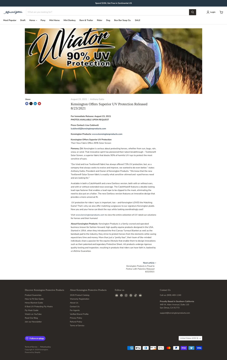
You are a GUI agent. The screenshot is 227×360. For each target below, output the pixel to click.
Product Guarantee (33, 295)
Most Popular (9, 20)
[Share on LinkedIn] (35, 103)
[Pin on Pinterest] (39, 103)
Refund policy (45, 347)
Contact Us (74, 306)
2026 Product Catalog (79, 295)
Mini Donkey (70, 20)
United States (189, 338)
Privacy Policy (76, 318)
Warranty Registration (79, 299)
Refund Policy (76, 321)
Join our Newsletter (33, 321)
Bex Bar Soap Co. (122, 20)
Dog (108, 20)
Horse (32, 20)
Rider (99, 20)
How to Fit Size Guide (34, 299)
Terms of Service (77, 325)
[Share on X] (31, 103)
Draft (22, 20)
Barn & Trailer (86, 20)
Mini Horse (54, 20)
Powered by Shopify (32, 352)
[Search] (192, 12)
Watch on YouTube (33, 314)
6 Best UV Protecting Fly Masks (39, 306)
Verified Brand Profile (79, 314)
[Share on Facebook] (26, 103)
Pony (43, 20)
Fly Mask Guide (31, 310)
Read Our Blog (31, 318)
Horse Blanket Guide (34, 302)
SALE (137, 20)
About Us (74, 302)
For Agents (75, 310)
